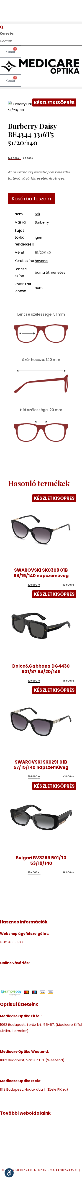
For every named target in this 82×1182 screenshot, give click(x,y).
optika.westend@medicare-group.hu (31, 1072)
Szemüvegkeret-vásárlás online (27, 971)
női (37, 214)
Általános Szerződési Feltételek (26, 983)
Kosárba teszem (31, 198)
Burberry (42, 222)
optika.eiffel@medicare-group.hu (28, 1043)
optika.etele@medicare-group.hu (28, 1101)
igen (38, 237)
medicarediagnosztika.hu (21, 1155)
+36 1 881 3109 (11, 1095)
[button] (41, 23)
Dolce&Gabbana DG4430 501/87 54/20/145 (41, 669)
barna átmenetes (50, 272)
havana (41, 260)
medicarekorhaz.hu (16, 1131)
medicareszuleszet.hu (18, 1149)
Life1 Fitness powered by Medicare (28, 1162)
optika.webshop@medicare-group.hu (32, 954)
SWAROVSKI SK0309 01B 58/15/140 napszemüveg (41, 573)
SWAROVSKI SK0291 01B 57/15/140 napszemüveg (41, 765)
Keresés (7, 33)
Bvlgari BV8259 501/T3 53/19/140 (41, 860)
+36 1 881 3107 (11, 948)
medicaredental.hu (16, 1137)
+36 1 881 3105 (11, 1066)
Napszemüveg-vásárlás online (25, 977)
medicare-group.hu (16, 1124)
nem (39, 287)
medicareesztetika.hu (18, 1143)
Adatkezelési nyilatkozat (42, 1176)
